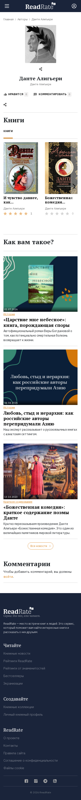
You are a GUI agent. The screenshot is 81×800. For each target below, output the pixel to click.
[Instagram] (35, 781)
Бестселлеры (13, 676)
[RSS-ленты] (54, 781)
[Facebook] (26, 781)
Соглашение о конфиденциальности (30, 760)
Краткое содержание (17, 502)
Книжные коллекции (18, 707)
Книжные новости (16, 653)
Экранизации (13, 683)
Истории (9, 314)
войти (8, 577)
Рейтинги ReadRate (17, 661)
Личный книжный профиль (23, 714)
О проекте (11, 738)
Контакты (10, 745)
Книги (8, 131)
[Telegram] (45, 781)
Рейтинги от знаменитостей (24, 668)
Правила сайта (14, 753)
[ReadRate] (40, 5)
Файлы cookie (13, 768)
